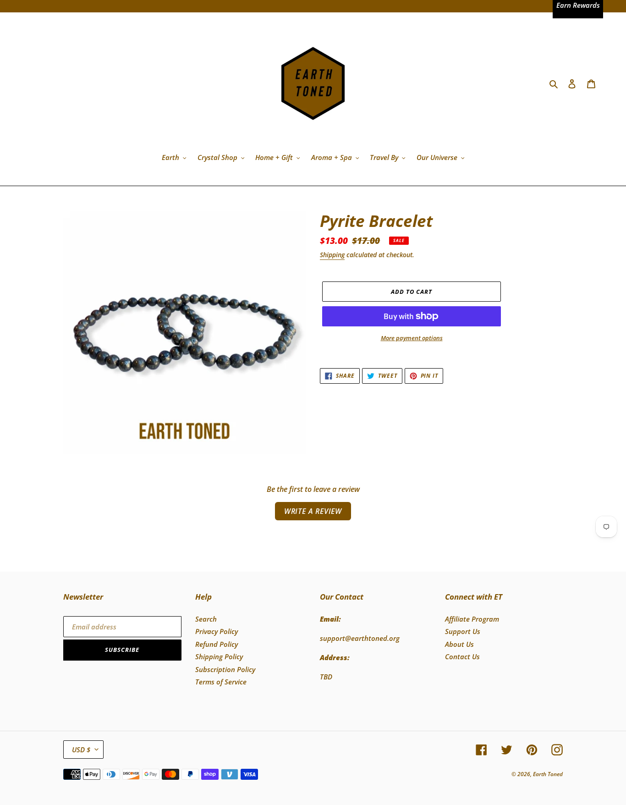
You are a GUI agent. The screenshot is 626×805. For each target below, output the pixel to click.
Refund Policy (216, 644)
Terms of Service (221, 681)
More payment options (412, 338)
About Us (459, 644)
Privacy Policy (216, 631)
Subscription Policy (225, 669)
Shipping (332, 254)
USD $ (81, 749)
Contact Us (462, 656)
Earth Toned (548, 774)
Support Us (462, 631)
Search (206, 618)
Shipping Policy (219, 656)
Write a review (313, 511)
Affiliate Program (472, 618)
